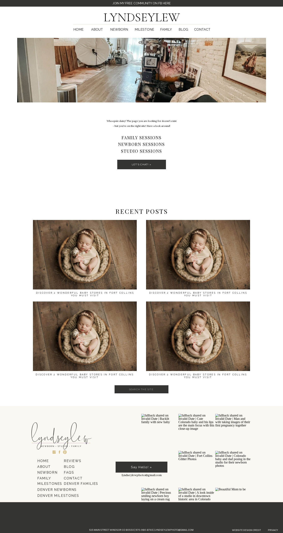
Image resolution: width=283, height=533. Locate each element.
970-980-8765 (144, 529)
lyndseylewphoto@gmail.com (174, 529)
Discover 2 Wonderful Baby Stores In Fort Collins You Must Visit (198, 376)
